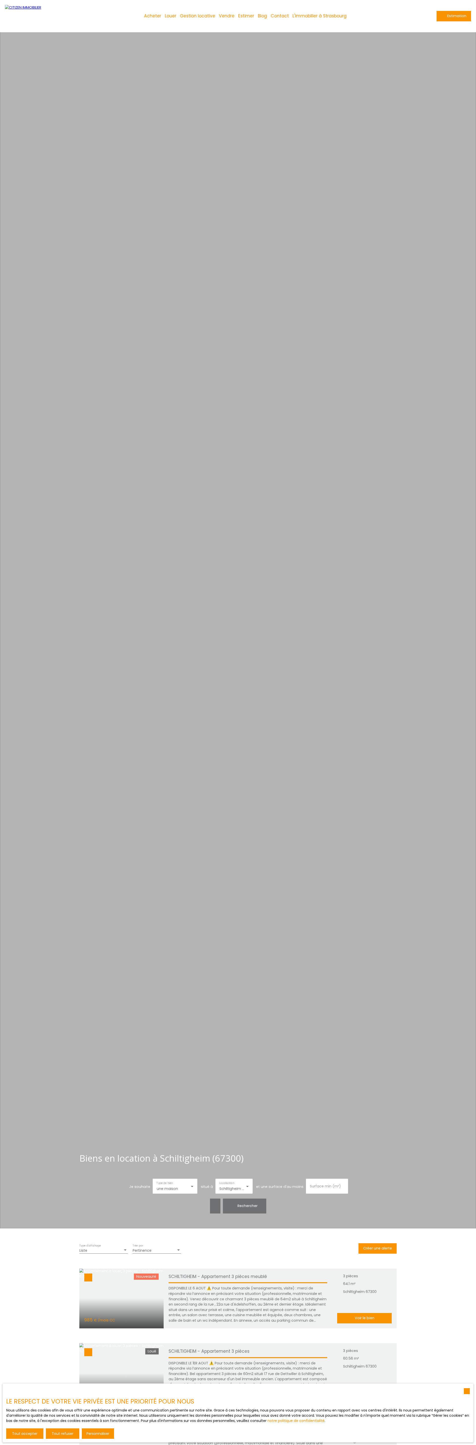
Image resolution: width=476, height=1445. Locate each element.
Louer (170, 16)
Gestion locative (197, 16)
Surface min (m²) (325, 1186)
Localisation (226, 1182)
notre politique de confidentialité (296, 1420)
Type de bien (164, 1182)
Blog (262, 16)
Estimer (246, 16)
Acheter (152, 16)
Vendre (227, 16)
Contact (280, 16)
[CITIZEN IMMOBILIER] (37, 16)
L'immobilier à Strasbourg (320, 16)
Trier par (138, 1245)
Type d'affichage (90, 1245)
